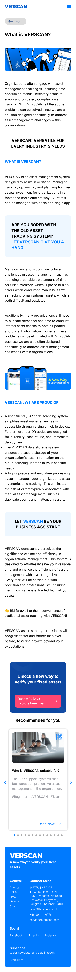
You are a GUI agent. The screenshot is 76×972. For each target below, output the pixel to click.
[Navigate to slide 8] (40, 835)
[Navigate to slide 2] (18, 835)
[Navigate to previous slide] (5, 782)
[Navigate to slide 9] (43, 835)
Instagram (51, 935)
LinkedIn (33, 935)
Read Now (47, 824)
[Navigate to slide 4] (25, 835)
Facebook (16, 935)
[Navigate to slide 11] (51, 835)
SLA (12, 906)
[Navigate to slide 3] (22, 835)
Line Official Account (43, 909)
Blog (18, 21)
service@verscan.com (44, 919)
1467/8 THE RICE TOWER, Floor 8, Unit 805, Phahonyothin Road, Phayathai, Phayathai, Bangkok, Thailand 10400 (46, 896)
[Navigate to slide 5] (29, 835)
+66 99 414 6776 (41, 914)
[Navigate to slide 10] (47, 835)
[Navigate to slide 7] (36, 835)
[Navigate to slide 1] (14, 835)
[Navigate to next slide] (71, 782)
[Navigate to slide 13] (58, 835)
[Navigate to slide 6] (32, 835)
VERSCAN (16, 6)
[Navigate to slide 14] (62, 835)
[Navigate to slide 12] (54, 835)
